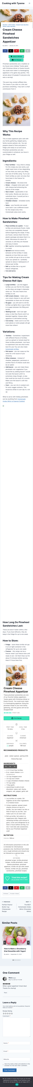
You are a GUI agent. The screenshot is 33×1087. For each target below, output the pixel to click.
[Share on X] (10, 50)
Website (6, 1059)
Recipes (5, 24)
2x (10, 766)
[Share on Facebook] (5, 50)
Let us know (15, 879)
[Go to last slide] (4, 943)
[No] (31, 1082)
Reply (5, 992)
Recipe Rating (7, 1011)
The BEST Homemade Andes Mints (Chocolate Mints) (24, 906)
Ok (17, 1084)
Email (5, 1051)
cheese (5, 893)
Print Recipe (17, 60)
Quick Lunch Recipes (9, 26)
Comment (6, 1016)
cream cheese (14, 893)
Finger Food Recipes (22, 24)
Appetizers (11, 24)
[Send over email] (22, 50)
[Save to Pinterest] (16, 50)
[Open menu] (29, 3)
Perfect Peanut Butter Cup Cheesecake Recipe (7, 906)
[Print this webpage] (27, 50)
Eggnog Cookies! (19, 401)
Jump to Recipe (17, 56)
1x (6, 766)
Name (6, 1043)
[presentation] (16, 936)
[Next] (28, 943)
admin (6, 45)
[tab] (13, 960)
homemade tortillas (12, 349)
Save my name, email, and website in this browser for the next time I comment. (17, 1064)
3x (14, 766)
